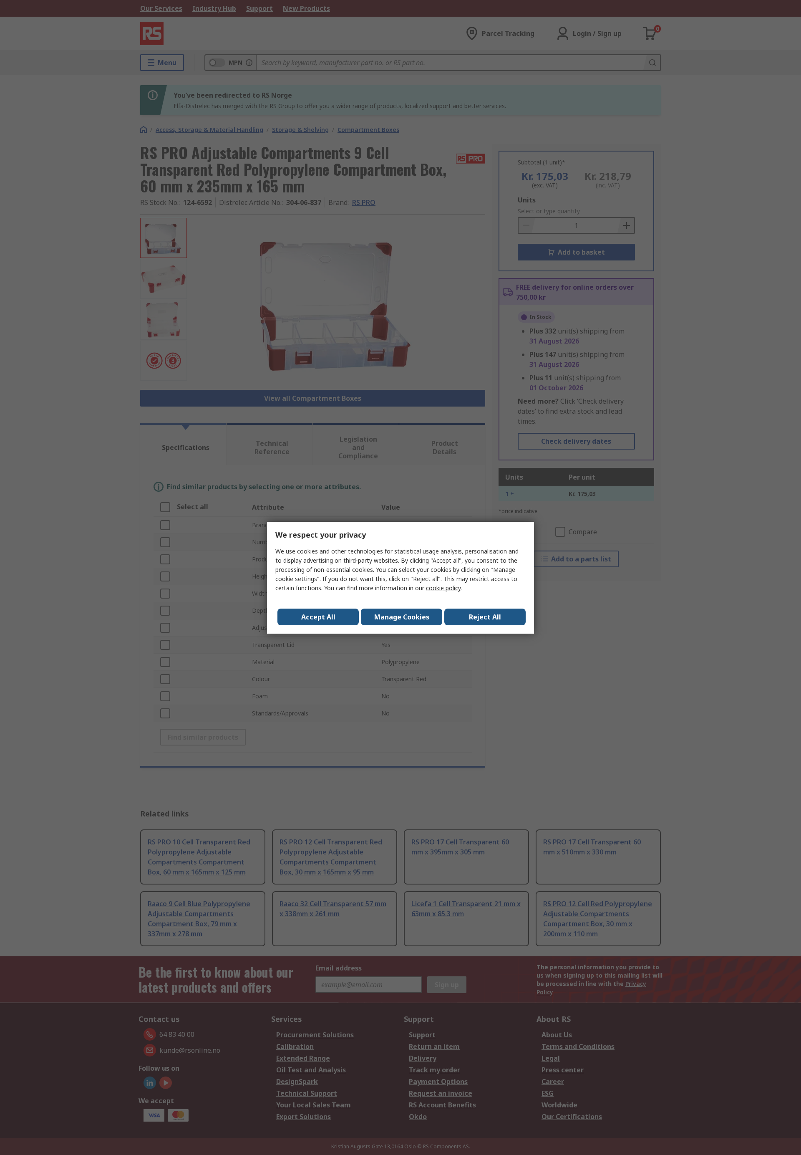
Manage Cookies (401, 617)
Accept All (318, 617)
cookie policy (443, 588)
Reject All (485, 617)
